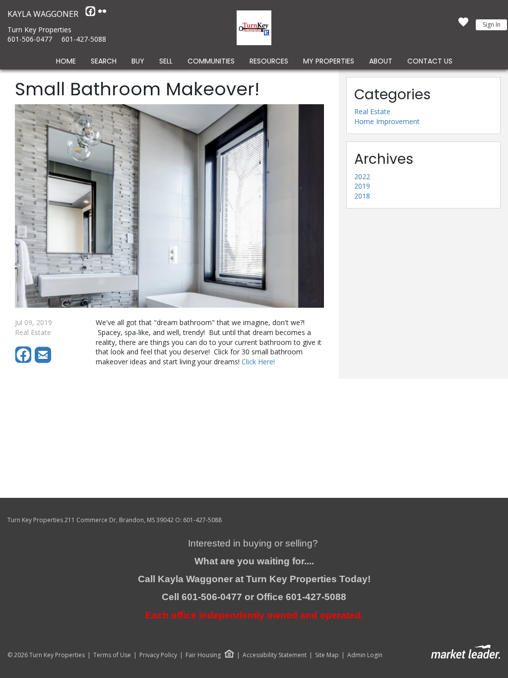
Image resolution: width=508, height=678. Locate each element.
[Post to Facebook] (25, 360)
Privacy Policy (158, 655)
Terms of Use (112, 655)
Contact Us (429, 61)
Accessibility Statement (275, 655)
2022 (362, 176)
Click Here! (258, 361)
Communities (211, 61)
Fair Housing (203, 655)
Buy (137, 61)
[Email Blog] (44, 360)
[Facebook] (91, 13)
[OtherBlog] (102, 13)
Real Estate (372, 111)
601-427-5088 (84, 39)
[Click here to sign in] (463, 24)
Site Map (327, 655)
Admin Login (364, 655)
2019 (362, 186)
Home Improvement (387, 121)
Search (104, 61)
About (380, 61)
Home (66, 61)
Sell (166, 61)
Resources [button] (269, 61)
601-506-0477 (29, 39)
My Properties (328, 61)
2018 (362, 196)
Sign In (492, 24)
